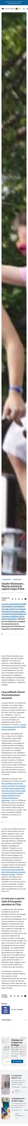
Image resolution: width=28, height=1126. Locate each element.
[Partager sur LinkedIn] (19, 599)
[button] (20, 8)
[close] (26, 2)
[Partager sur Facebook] (12, 599)
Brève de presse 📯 (17, 1110)
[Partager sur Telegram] (22, 599)
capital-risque (17, 579)
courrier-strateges (17, 1009)
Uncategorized (6, 579)
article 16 (24, 1087)
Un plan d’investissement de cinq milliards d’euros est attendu (13, 727)
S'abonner (18, 1061)
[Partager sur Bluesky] (25, 599)
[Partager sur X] (16, 599)
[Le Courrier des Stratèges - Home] (9, 8)
